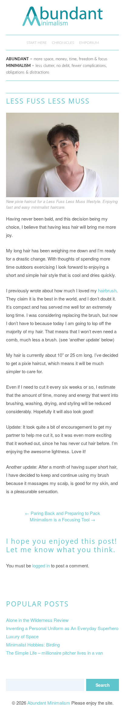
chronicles (63, 43)
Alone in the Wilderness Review (37, 620)
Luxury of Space (22, 636)
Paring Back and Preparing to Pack (62, 513)
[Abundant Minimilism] (62, 21)
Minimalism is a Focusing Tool (62, 519)
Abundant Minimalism (48, 702)
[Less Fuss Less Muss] (62, 195)
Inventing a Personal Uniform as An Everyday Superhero (62, 628)
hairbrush (107, 290)
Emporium (89, 43)
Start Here (36, 43)
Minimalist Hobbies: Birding (33, 644)
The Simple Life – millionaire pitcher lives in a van (54, 652)
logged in (41, 565)
